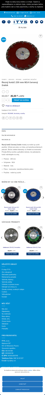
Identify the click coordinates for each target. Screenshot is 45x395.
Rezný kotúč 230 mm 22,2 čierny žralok (11, 208)
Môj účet (5, 309)
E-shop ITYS (6, 269)
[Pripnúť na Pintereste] (17, 118)
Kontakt (4, 297)
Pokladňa (5, 329)
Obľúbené (5, 324)
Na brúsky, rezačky (30, 79)
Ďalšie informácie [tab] (8, 135)
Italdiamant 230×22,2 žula (33, 247)
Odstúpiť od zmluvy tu (9, 287)
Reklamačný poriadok (9, 277)
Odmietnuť (22, 384)
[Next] (43, 202)
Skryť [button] (22, 9)
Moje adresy (6, 316)
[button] (3, 22)
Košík (4, 326)
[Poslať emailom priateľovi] (13, 118)
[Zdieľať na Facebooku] (6, 118)
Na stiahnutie (6, 314)
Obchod (11, 79)
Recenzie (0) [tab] (6, 139)
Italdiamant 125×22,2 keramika (11, 247)
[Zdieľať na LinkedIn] (20, 118)
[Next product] (3, 91)
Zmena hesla (6, 321)
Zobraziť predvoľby (22, 389)
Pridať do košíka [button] (11, 213)
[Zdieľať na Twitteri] (10, 118)
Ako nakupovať (7, 272)
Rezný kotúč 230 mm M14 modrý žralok (33, 208)
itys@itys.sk (11, 361)
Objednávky (6, 311)
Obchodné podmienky (9, 274)
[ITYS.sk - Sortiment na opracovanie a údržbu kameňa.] (20, 22)
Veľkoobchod (6, 294)
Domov (4, 79)
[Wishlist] (41, 22)
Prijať (22, 378)
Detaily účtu (6, 319)
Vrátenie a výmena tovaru (10, 284)
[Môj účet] (31, 22)
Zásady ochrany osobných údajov (13, 289)
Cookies (4, 292)
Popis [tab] (4, 131)
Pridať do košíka (21, 100)
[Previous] (1, 202)
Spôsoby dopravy (7, 279)
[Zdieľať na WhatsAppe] (3, 118)
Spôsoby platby (7, 282)
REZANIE (18, 79)
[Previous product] (7, 91)
